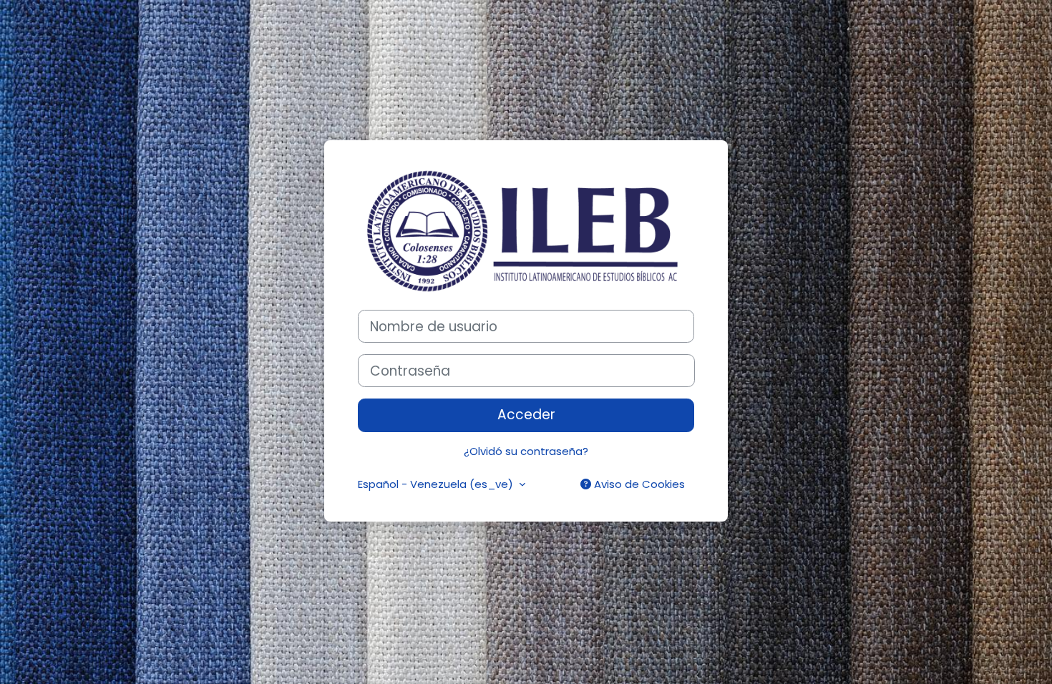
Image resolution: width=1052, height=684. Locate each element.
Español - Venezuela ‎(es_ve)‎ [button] (437, 484)
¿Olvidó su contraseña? (526, 451)
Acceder (526, 414)
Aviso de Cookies (638, 484)
